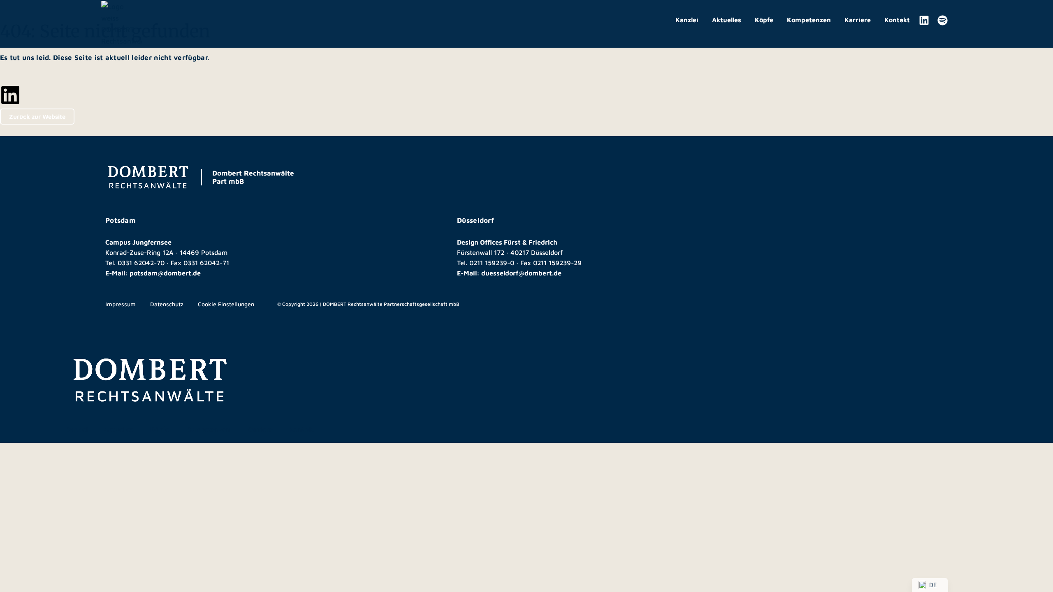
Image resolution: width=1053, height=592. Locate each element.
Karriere (857, 19)
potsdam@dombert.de (165, 273)
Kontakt (897, 19)
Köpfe (764, 19)
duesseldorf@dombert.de (521, 273)
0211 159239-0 (491, 262)
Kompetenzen (809, 19)
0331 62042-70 (141, 262)
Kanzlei (686, 19)
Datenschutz (166, 304)
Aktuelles (726, 19)
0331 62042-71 (206, 262)
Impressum (120, 304)
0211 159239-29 (557, 262)
